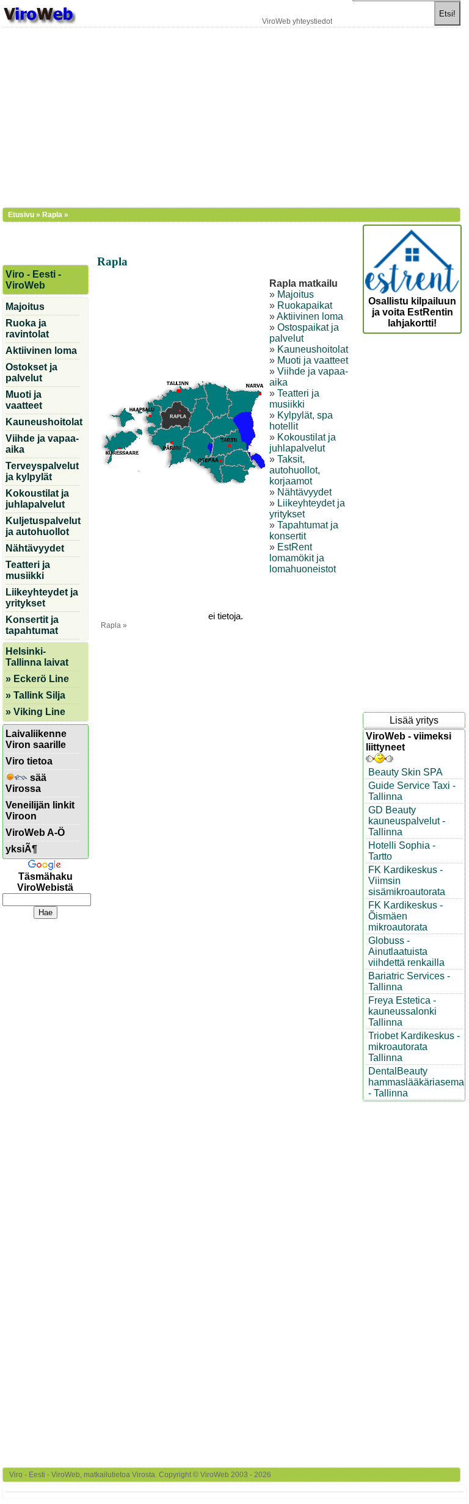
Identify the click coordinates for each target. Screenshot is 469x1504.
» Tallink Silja (35, 695)
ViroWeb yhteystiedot (297, 21)
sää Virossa (25, 783)
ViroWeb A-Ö (35, 832)
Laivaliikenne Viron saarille (36, 739)
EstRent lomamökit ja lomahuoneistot (302, 558)
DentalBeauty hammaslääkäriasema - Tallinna (415, 1082)
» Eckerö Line (37, 679)
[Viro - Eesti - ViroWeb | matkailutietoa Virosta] (39, 22)
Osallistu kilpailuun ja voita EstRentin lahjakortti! (412, 312)
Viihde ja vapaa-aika (42, 444)
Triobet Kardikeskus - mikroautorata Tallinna (414, 1047)
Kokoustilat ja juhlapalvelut (302, 442)
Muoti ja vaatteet (312, 360)
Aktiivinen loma (310, 316)
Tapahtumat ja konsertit (303, 530)
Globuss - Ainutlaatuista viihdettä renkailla (406, 951)
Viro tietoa (29, 761)
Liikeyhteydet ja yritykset (41, 597)
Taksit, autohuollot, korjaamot (294, 470)
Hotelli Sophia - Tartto (401, 851)
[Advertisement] (231, 116)
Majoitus (295, 294)
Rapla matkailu (303, 283)
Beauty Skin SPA (405, 772)
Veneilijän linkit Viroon (40, 810)
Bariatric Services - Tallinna (409, 981)
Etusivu (21, 214)
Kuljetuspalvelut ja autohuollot (42, 526)
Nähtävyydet (304, 492)
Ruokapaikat (304, 305)
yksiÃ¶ (21, 849)
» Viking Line (35, 712)
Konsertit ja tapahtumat (32, 625)
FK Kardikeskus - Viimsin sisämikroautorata (406, 881)
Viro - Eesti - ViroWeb (33, 279)
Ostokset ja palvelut (31, 372)
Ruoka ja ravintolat (27, 328)
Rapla (52, 214)
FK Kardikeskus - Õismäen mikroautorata (405, 916)
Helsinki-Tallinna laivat (36, 656)
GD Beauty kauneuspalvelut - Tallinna (406, 821)
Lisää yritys (414, 720)
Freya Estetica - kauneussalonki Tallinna (402, 1011)
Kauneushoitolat (312, 349)
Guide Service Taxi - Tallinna (412, 791)
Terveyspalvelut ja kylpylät (42, 471)
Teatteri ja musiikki (294, 398)
